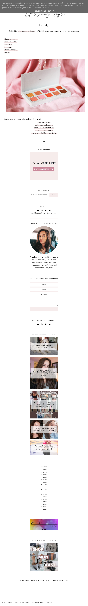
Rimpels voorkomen (44, 130)
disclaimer (49, 280)
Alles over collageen (44, 125)
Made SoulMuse (78, 603)
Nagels (7, 52)
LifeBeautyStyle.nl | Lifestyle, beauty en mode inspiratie (29, 602)
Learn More (40, 11)
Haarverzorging (11, 50)
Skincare (8, 44)
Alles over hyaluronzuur (44, 128)
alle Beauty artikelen (26, 31)
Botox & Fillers (10, 42)
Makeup (8, 47)
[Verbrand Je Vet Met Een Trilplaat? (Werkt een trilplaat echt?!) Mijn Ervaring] (44, 455)
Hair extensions (11, 39)
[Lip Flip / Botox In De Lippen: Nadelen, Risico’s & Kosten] (44, 438)
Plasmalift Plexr (44, 122)
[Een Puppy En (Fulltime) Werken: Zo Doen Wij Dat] (44, 355)
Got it (51, 11)
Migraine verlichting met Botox (44, 133)
